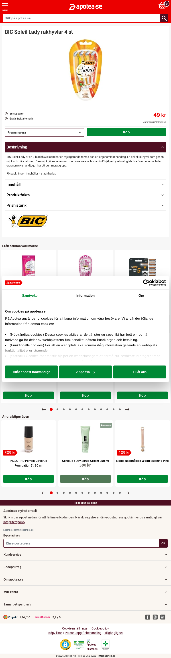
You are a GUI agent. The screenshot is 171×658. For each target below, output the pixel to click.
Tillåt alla (140, 372)
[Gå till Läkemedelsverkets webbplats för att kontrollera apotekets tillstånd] (78, 645)
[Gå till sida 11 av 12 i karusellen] (113, 409)
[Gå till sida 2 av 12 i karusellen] (57, 409)
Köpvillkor (55, 633)
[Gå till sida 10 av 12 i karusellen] (107, 409)
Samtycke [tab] (29, 295)
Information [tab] (85, 295)
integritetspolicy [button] (14, 522)
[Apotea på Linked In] (164, 616)
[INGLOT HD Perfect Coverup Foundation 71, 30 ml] (28, 439)
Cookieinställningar (75, 628)
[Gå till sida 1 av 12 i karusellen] (51, 409)
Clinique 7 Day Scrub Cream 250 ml (85, 461)
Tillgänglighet (113, 633)
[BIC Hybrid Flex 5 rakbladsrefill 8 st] (142, 268)
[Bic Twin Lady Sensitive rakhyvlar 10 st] (28, 268)
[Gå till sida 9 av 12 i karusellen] (101, 409)
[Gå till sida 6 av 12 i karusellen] (82, 409)
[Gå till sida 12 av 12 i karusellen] (119, 409)
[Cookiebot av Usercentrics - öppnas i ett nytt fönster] (146, 282)
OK (163, 543)
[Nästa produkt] (127, 409)
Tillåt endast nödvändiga (31, 372)
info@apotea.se (106, 655)
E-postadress (11, 535)
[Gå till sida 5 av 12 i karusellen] (76, 409)
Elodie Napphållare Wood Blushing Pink (142, 461)
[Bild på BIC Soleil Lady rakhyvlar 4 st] (85, 70)
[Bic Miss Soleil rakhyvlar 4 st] (85, 268)
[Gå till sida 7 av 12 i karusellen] (88, 409)
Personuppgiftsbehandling (83, 633)
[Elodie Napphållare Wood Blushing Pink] (142, 439)
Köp (126, 132)
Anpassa (83, 372)
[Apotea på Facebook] (149, 616)
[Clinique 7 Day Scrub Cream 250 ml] (85, 439)
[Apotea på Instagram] (156, 616)
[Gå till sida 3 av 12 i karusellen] (63, 409)
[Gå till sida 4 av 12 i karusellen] (70, 409)
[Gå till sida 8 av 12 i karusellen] (95, 409)
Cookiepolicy (100, 628)
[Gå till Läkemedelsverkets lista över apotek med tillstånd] (105, 644)
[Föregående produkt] (44, 409)
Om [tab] (141, 295)
